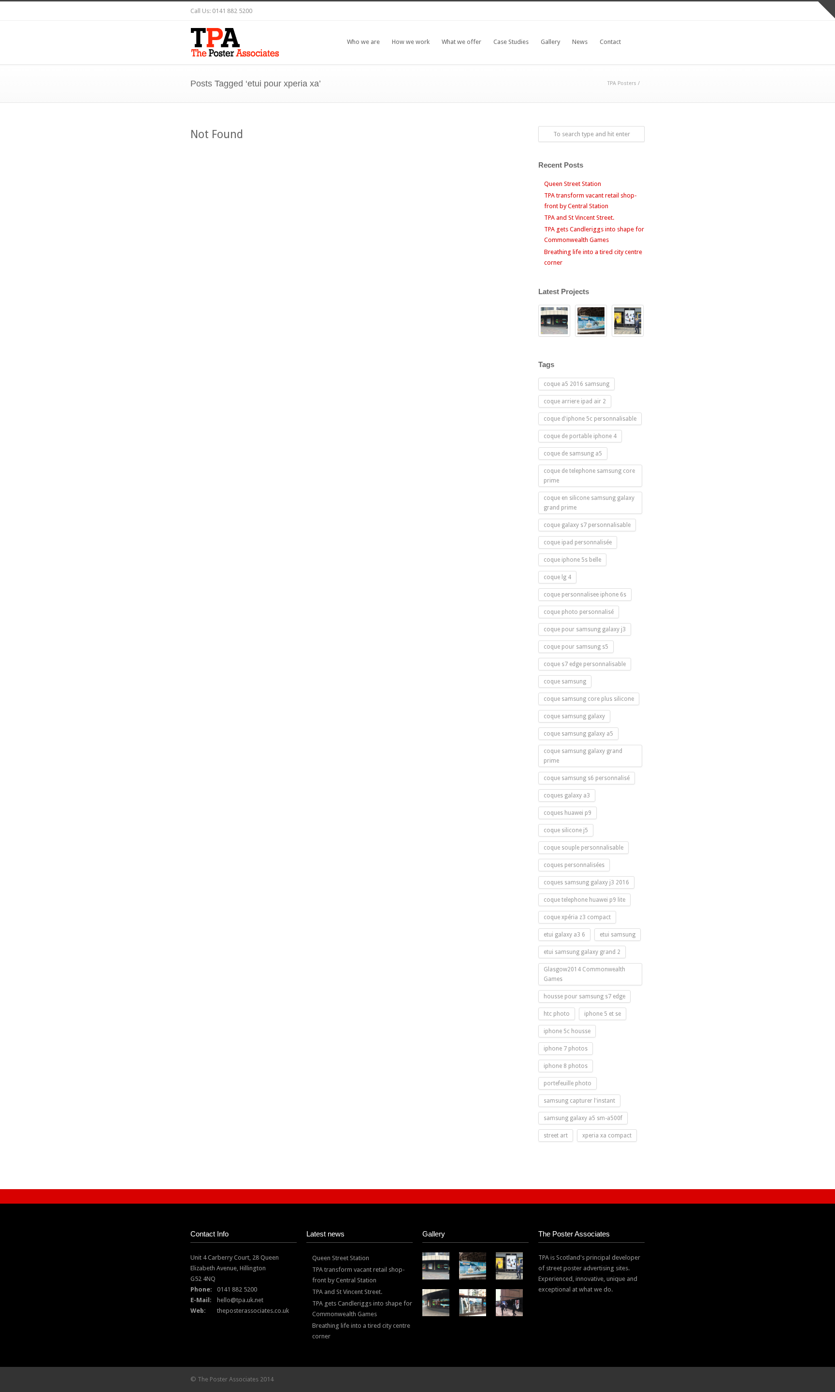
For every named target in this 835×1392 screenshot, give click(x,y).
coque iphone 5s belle (572, 559)
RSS (635, 11)
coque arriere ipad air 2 (575, 401)
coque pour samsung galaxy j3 (585, 629)
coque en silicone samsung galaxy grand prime (589, 503)
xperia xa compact (607, 1135)
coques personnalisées (574, 865)
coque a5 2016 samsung (576, 384)
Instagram (596, 11)
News (580, 41)
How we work (411, 41)
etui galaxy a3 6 (564, 934)
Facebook (557, 11)
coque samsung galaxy (574, 716)
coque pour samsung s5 (576, 646)
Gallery (550, 41)
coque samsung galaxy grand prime (583, 756)
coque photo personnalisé (579, 612)
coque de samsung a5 (573, 453)
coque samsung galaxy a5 (578, 733)
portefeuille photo (567, 1083)
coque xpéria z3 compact (577, 917)
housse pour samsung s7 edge (584, 996)
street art (556, 1135)
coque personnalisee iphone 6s (585, 594)
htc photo (557, 1013)
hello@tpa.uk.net (240, 1300)
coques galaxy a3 (567, 795)
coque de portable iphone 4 (580, 436)
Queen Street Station (572, 183)
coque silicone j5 (566, 830)
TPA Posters (621, 83)
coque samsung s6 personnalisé (587, 778)
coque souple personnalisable (583, 847)
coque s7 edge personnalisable (585, 664)
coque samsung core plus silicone (589, 699)
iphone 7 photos (566, 1048)
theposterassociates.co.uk (253, 1310)
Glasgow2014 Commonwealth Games (584, 974)
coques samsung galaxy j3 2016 (586, 882)
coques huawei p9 (567, 813)
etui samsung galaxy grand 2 (582, 952)
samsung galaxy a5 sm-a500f (583, 1118)
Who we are (363, 41)
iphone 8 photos (566, 1066)
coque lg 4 (557, 577)
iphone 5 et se (602, 1013)
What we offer (461, 41)
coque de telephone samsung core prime (589, 476)
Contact (610, 41)
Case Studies (511, 41)
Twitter (519, 11)
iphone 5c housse (567, 1031)
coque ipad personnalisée (578, 542)
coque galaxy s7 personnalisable (587, 525)
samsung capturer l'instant (579, 1100)
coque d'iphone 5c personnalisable (590, 418)
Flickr (538, 11)
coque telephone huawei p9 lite (584, 899)
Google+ (577, 11)
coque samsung (565, 681)
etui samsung (617, 934)
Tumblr (615, 11)
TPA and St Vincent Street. (579, 217)
